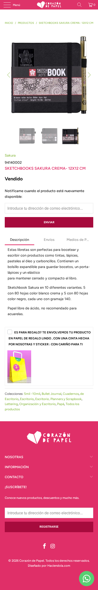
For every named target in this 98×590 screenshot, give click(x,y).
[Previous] (9, 75)
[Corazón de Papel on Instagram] (53, 546)
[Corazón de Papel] (49, 5)
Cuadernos (71, 394)
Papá (60, 404)
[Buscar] (81, 5)
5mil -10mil (32, 394)
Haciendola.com (58, 565)
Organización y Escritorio (37, 404)
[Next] (88, 75)
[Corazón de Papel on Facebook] (44, 546)
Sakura (10, 155)
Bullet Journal (51, 394)
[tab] (19, 240)
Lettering (11, 404)
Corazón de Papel (31, 560)
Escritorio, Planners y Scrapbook (58, 399)
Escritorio (27, 399)
